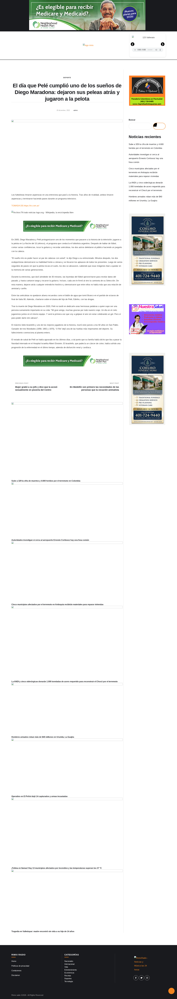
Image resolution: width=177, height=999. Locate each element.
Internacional (69, 964)
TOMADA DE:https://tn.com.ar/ (25, 206)
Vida (66, 967)
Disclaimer (15, 975)
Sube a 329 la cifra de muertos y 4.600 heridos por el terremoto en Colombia (45, 481)
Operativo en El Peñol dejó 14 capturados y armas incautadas (39, 796)
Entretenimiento (70, 970)
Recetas (67, 976)
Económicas (69, 973)
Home (13, 961)
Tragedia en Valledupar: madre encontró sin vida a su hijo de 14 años (42, 931)
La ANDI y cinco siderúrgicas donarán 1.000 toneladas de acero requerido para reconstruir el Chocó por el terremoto (64, 681)
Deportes (68, 978)
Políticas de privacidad (20, 966)
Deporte (67, 77)
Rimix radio (15, 995)
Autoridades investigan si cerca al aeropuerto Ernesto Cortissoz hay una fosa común (50, 540)
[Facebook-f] (135, 977)
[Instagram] (147, 977)
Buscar (132, 120)
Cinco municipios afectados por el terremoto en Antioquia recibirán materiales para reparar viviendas (57, 604)
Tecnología (68, 981)
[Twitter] (141, 977)
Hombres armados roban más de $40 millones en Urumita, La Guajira (42, 737)
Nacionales (68, 961)
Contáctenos (16, 971)
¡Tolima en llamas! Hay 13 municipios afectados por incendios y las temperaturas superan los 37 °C (56, 868)
